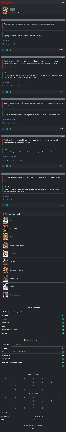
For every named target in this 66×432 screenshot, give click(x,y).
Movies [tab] (4, 312)
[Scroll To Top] (33, 429)
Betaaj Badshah (7, 359)
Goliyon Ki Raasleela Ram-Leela (12, 362)
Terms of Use (38, 416)
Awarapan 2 (5, 333)
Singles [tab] (23, 312)
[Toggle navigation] (62, 2)
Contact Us (38, 413)
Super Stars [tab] (16, 345)
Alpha (3, 326)
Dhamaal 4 (5, 322)
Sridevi (7, 40)
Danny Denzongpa (10, 119)
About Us (4, 413)
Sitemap (37, 420)
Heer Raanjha (6, 355)
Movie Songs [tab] (14, 312)
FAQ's (3, 420)
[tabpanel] (33, 324)
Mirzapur (5, 319)
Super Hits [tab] (5, 345)
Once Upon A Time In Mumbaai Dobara (14, 352)
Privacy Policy (5, 416)
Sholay (4, 366)
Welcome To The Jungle (9, 330)
